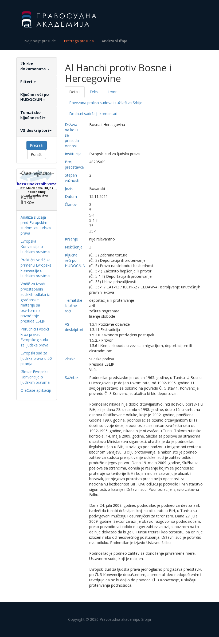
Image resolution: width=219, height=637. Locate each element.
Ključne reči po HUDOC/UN (34, 97)
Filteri (26, 81)
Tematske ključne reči (31, 115)
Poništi (36, 154)
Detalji (74, 91)
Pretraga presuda (79, 40)
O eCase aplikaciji (36, 390)
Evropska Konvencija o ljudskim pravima (35, 246)
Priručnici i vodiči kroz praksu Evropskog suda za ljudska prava (35, 337)
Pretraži (36, 145)
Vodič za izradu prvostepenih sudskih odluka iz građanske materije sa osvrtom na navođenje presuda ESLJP (35, 302)
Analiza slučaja (114, 40)
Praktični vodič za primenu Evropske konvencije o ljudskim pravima (36, 267)
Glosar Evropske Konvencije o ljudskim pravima (35, 377)
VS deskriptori (34, 130)
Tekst (94, 91)
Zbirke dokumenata (33, 66)
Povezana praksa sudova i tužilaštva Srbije (105, 102)
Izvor (112, 91)
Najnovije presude (40, 40)
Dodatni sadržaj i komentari (93, 113)
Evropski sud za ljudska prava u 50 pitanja (36, 358)
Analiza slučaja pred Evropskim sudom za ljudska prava (36, 225)
